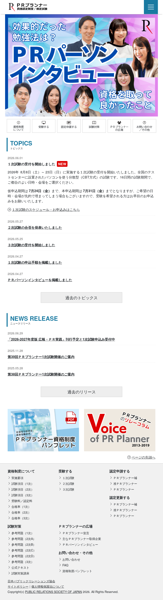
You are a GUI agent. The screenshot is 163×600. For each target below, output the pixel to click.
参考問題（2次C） (23, 550)
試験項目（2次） (22, 489)
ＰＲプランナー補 (125, 478)
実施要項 (17, 478)
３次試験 (68, 489)
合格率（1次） (21, 506)
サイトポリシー (18, 586)
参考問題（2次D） (23, 556)
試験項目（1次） (22, 483)
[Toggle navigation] (151, 7)
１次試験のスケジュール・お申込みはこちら (46, 209)
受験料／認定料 (21, 501)
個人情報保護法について (47, 586)
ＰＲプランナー (123, 489)
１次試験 (68, 478)
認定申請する (120, 471)
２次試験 (68, 483)
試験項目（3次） (22, 495)
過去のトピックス (81, 297)
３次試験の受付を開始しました (31, 244)
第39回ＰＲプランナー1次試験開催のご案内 (41, 356)
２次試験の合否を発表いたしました (35, 227)
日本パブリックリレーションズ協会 (31, 581)
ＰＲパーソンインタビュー (80, 544)
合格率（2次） (21, 512)
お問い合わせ (71, 559)
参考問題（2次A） (23, 539)
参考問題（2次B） (23, 544)
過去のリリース (81, 391)
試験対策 (14, 526)
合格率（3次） (21, 518)
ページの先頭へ (143, 457)
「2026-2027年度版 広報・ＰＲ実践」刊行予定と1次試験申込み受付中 (61, 339)
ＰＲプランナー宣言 (75, 533)
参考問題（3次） (22, 562)
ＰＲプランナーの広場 (76, 526)
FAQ (65, 565)
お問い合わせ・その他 (76, 552)
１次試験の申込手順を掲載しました (35, 262)
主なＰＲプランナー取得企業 (81, 539)
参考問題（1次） (22, 533)
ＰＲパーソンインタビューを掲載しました (40, 279)
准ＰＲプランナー (125, 483)
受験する (65, 471)
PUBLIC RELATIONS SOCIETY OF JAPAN (53, 592)
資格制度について (21, 471)
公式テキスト (20, 567)
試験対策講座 (20, 573)
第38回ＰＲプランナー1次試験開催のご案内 (41, 374)
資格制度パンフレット (77, 571)
